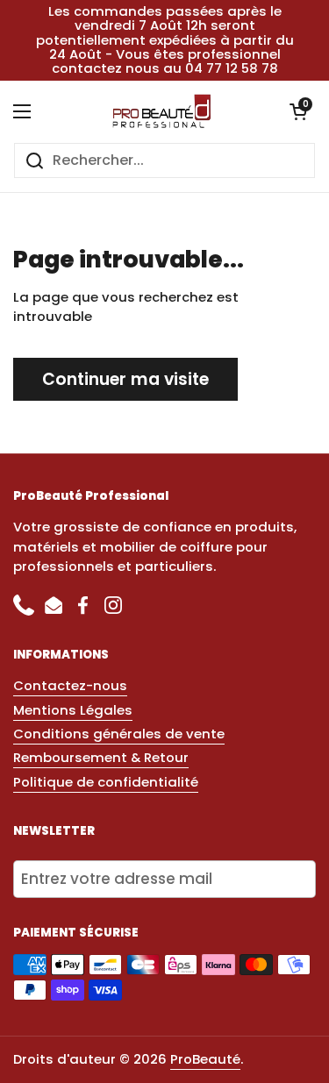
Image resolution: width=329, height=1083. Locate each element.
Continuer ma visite (125, 379)
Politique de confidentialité (105, 782)
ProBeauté (205, 1059)
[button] (298, 111)
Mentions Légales (72, 710)
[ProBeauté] (160, 111)
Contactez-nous (70, 685)
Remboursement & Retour (101, 757)
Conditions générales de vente (119, 733)
